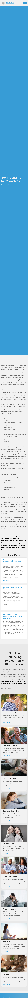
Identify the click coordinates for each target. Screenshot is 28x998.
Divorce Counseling (12, 683)
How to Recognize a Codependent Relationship (12, 560)
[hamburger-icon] (25, 3)
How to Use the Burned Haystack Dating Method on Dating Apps (12, 616)
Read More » (6, 580)
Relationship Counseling (13, 681)
